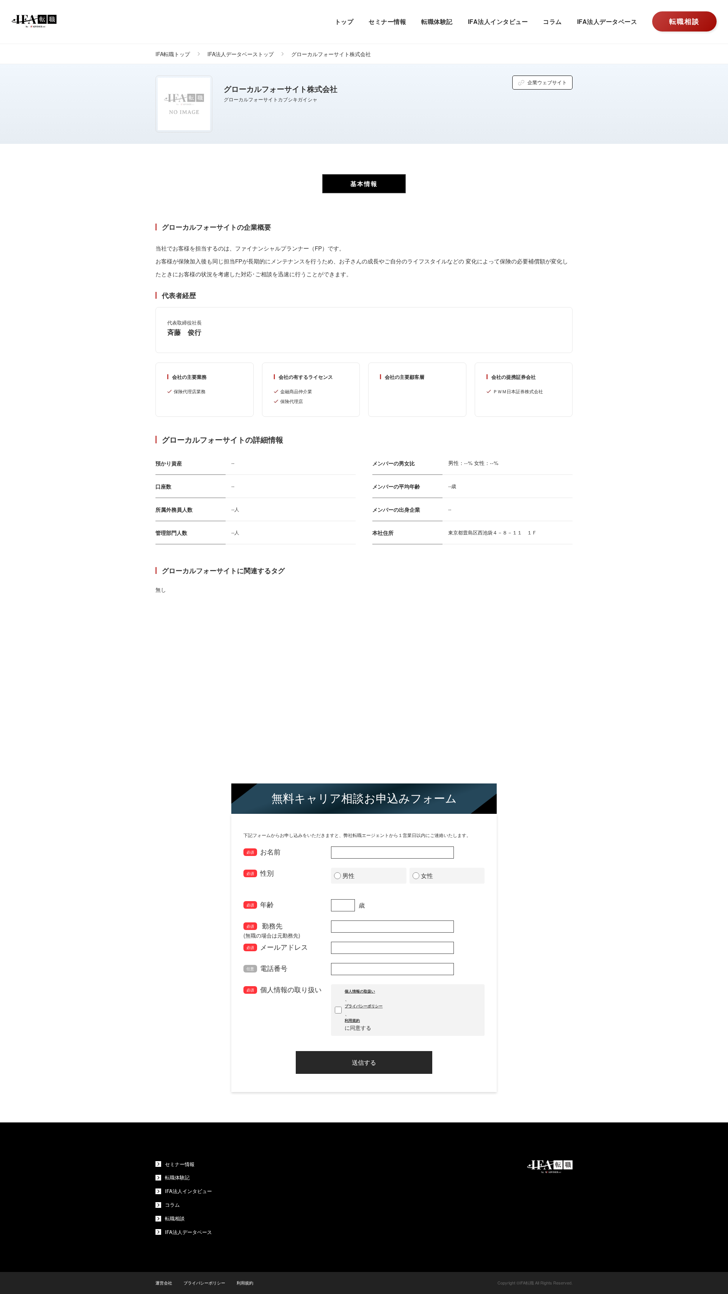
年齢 (260, 904)
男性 (348, 875)
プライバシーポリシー (364, 1006)
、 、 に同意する (364, 1009)
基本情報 (364, 183)
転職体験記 (437, 21)
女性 (427, 875)
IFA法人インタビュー (498, 21)
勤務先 (271, 926)
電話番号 (266, 968)
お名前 (263, 851)
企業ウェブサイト (547, 82)
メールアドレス (277, 947)
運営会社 (163, 1283)
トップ (344, 21)
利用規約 (352, 1020)
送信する (364, 1062)
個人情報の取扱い (360, 991)
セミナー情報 (387, 21)
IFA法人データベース (607, 21)
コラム (552, 21)
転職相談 (684, 21)
